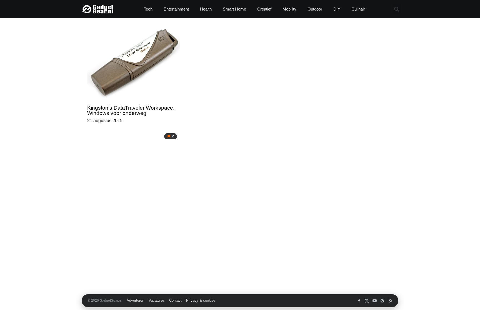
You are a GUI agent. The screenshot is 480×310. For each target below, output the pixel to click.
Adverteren (135, 301)
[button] (396, 9)
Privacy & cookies (201, 301)
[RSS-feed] (390, 301)
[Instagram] (382, 301)
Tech (148, 9)
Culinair (358, 9)
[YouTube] (374, 301)
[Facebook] (359, 301)
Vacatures (157, 301)
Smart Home (234, 9)
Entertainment (176, 9)
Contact (175, 301)
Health (206, 9)
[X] (367, 301)
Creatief (264, 9)
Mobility (289, 9)
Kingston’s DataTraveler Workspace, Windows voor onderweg (130, 110)
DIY (336, 9)
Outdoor (315, 9)
